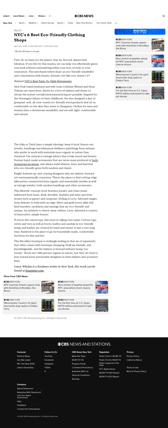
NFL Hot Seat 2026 (26, 364)
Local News (19, 16)
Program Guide (79, 364)
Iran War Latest (23, 360)
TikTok (47, 368)
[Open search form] (163, 16)
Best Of (17, 30)
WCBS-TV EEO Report (109, 373)
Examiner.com (34, 270)
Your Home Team (104, 23)
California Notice (134, 360)
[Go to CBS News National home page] (84, 16)
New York (7, 23)
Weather (33, 23)
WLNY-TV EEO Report (109, 377)
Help (19, 401)
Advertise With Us (80, 371)
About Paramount (25, 389)
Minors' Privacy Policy (136, 371)
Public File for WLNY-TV (110, 360)
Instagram (48, 364)
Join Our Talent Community (24, 396)
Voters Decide (47, 23)
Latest (6, 16)
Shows (41, 16)
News (22, 23)
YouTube (48, 356)
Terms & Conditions (81, 375)
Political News (23, 356)
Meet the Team (79, 356)
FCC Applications (107, 369)
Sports (60, 23)
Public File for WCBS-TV (110, 356)
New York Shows (84, 23)
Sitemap (75, 379)
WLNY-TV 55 (77, 360)
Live (31, 16)
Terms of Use (132, 368)
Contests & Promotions (82, 368)
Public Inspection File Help (109, 364)
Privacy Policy (133, 356)
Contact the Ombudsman (28, 409)
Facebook (49, 360)
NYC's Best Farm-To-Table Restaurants (48, 81)
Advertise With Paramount (29, 392)
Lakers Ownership (25, 368)
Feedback (21, 405)
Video (70, 23)
